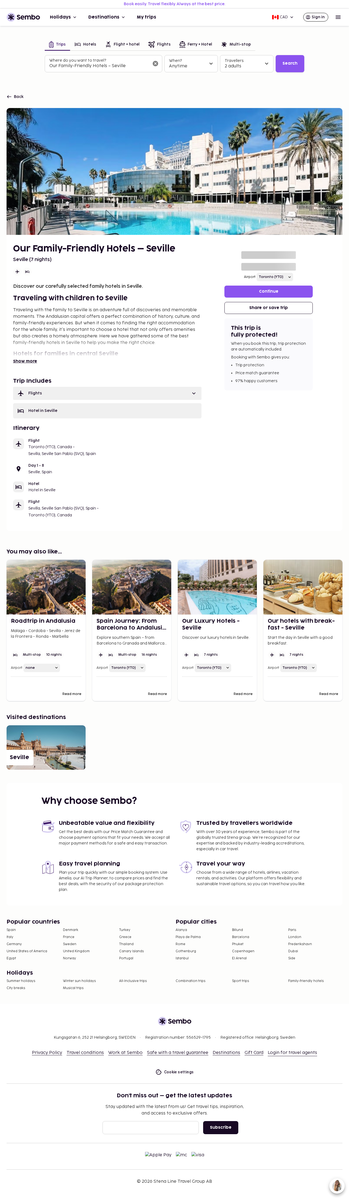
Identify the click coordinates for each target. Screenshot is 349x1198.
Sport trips (240, 981)
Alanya (181, 930)
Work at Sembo (125, 1052)
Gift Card (254, 1052)
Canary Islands (131, 951)
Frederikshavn (300, 944)
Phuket (237, 944)
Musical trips (73, 988)
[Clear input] (155, 63)
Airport (249, 277)
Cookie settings (179, 1072)
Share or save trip (268, 308)
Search (289, 63)
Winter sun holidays (79, 981)
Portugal (126, 958)
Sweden (69, 944)
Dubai (293, 951)
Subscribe (220, 1127)
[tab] (57, 45)
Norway (69, 958)
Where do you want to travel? (77, 60)
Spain (11, 930)
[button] (107, 393)
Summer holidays (21, 981)
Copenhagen (243, 951)
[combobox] (99, 66)
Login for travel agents (292, 1052)
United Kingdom (76, 951)
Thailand (126, 944)
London (294, 937)
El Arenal (239, 958)
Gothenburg (186, 951)
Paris (292, 930)
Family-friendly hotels (306, 981)
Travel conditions (85, 1052)
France (68, 937)
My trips (146, 17)
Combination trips (190, 981)
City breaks (16, 988)
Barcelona (240, 937)
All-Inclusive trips (133, 981)
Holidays (60, 17)
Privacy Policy (47, 1052)
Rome (180, 944)
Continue (268, 291)
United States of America (27, 951)
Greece (125, 937)
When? (175, 60)
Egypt (11, 958)
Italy (10, 937)
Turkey (124, 930)
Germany (14, 944)
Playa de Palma (188, 937)
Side (291, 958)
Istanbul (182, 958)
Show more (25, 361)
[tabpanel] (174, 64)
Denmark (70, 930)
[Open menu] (338, 17)
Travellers (234, 60)
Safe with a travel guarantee (177, 1052)
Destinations (103, 17)
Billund (237, 930)
